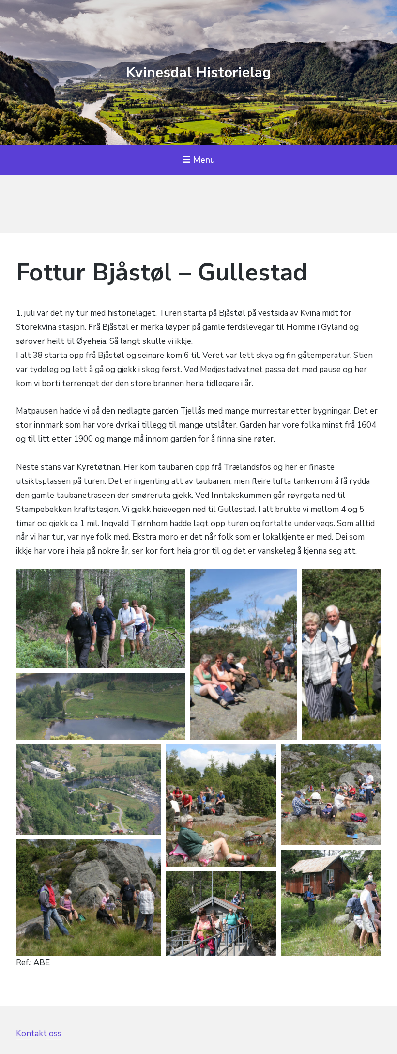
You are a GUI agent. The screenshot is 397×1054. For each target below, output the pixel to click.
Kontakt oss (38, 1033)
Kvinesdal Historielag (198, 72)
